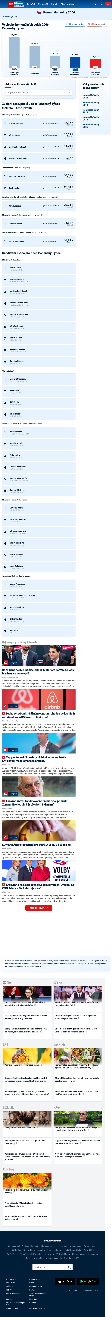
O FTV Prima (11, 1279)
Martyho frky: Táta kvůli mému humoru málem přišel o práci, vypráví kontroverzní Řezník (77, 1128)
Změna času (75, 1246)
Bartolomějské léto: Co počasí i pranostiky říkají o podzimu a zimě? (26, 1217)
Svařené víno (12, 1254)
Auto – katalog (54, 1250)
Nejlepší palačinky (53, 1258)
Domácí (31, 4)
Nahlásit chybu (12, 1308)
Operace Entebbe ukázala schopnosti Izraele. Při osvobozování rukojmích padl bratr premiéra (26, 1079)
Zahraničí (43, 4)
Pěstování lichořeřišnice (67, 1254)
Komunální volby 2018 (91, 103)
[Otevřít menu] (3, 4)
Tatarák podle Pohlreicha (31, 1254)
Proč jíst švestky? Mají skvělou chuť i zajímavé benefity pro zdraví (25, 1204)
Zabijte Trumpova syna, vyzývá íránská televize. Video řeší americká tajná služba (25, 1003)
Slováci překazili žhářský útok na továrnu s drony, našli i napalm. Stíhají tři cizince (26, 1017)
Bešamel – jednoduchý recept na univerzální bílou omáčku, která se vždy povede (76, 1092)
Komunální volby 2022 (91, 96)
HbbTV (8, 1290)
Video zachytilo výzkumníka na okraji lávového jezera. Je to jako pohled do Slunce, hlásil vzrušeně (27, 1092)
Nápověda (33, 1299)
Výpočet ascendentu (89, 1254)
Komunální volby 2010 (91, 118)
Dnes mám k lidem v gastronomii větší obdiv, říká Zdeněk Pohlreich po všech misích (76, 1030)
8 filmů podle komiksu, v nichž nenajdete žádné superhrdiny (25, 1142)
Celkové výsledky (10, 17)
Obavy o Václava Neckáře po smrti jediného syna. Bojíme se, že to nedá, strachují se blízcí (26, 1030)
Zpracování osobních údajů (37, 1294)
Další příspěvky (37, 908)
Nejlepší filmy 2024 (30, 1246)
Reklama (9, 1286)
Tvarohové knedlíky (34, 1258)
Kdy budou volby (18, 1250)
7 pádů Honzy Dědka (72, 1250)
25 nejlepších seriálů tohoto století (20, 1127)
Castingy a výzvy (35, 1286)
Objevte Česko (68, 4)
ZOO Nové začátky (36, 1250)
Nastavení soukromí (37, 1308)
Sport (54, 4)
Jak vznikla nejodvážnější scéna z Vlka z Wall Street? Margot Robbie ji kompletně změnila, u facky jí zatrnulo (27, 1157)
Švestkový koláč (71, 1258)
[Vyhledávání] (96, 4)
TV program (62, 1246)
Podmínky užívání (13, 1293)
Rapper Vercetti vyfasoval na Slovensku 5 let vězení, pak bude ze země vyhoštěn (77, 1142)
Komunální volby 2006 (91, 125)
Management (34, 1279)
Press (31, 1283)
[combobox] (38, 92)
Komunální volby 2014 (91, 111)
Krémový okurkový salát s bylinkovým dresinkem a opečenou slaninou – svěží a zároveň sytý (76, 1066)
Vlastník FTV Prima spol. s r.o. (15, 1304)
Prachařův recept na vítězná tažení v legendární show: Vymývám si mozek (75, 1017)
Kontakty (32, 1290)
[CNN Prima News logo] (15, 4)
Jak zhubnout (14, 1246)
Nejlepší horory (48, 1246)
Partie (86, 1246)
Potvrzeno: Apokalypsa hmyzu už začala (22, 1065)
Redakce (32, 1303)
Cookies (9, 1299)
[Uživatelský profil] (101, 4)
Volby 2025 (88, 1250)
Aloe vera (49, 1254)
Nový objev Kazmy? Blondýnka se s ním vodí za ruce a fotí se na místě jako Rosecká (77, 1155)
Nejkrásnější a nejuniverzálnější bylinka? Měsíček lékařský (26, 1191)
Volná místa (10, 1283)
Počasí (94, 1246)
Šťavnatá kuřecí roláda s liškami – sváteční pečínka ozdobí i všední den (77, 1079)
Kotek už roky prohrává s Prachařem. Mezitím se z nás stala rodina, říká (76, 1003)
